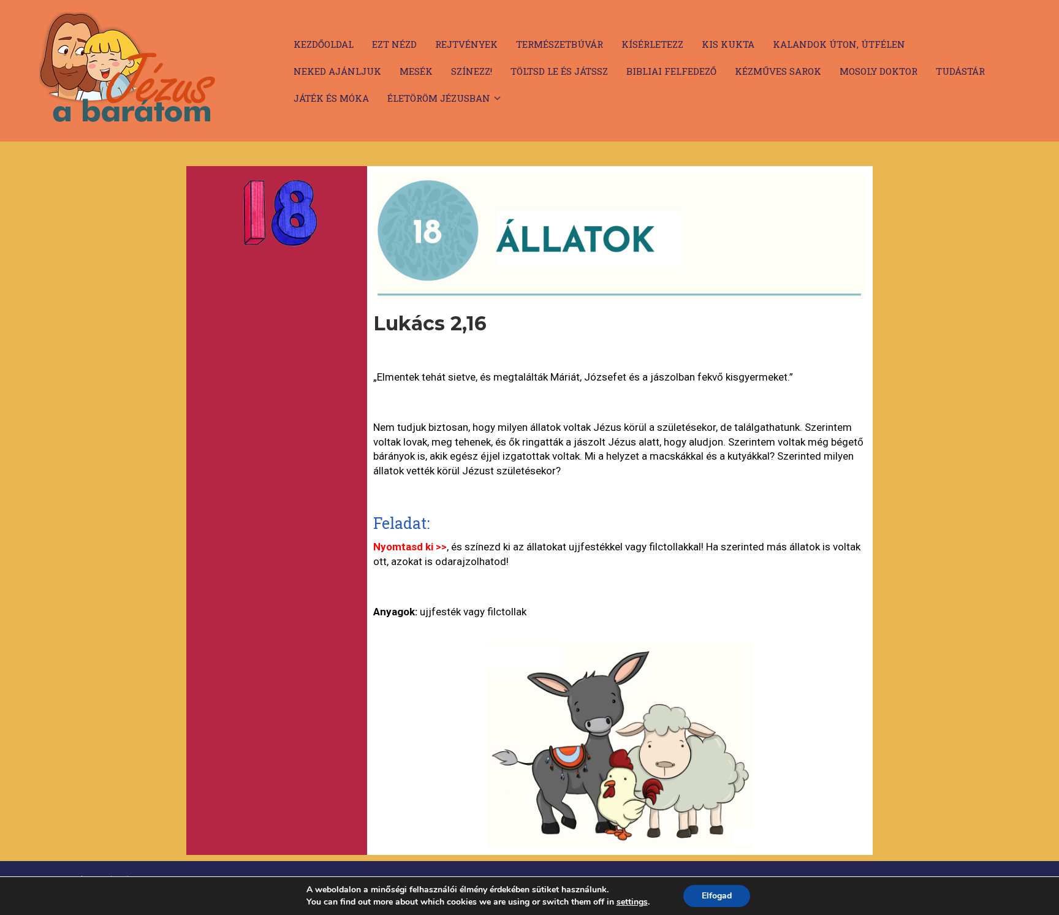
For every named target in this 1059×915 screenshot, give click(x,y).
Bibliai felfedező (671, 71)
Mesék (416, 71)
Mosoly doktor (878, 71)
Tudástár (960, 71)
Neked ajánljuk (337, 71)
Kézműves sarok (778, 71)
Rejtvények (466, 44)
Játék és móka (331, 98)
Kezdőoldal (324, 44)
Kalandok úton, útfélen (839, 44)
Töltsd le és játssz (559, 71)
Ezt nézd (394, 44)
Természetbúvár (559, 44)
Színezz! (471, 71)
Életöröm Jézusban (438, 98)
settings (632, 902)
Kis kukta (728, 44)
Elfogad (717, 896)
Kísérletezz (652, 44)
